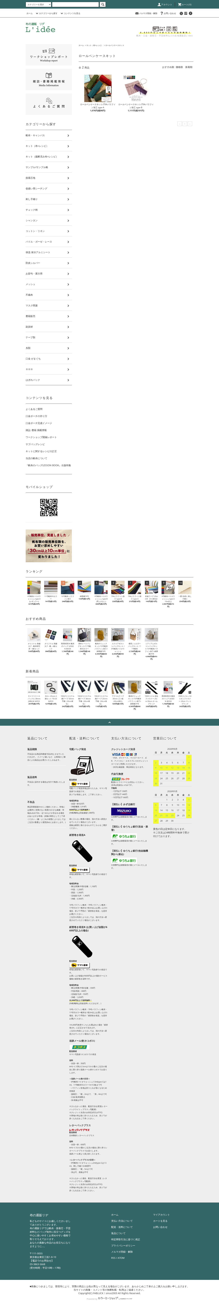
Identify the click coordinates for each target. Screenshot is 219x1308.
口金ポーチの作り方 (36, 416)
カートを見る (160, 1220)
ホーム (30, 13)
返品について (118, 1233)
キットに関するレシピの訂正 (41, 451)
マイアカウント (161, 1214)
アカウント (166, 4)
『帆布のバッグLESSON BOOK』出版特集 (48, 465)
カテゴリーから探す (48, 13)
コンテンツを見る (72, 13)
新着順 (188, 67)
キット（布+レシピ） (94, 45)
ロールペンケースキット (114, 45)
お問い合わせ (170, 13)
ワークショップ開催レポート (41, 437)
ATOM (121, 1257)
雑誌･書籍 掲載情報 (36, 430)
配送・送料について (122, 1227)
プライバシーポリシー (123, 1245)
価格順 (179, 67)
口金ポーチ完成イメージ (39, 423)
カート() (187, 4)
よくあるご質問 (34, 409)
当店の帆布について (36, 458)
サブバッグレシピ (35, 444)
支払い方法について (122, 1220)
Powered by (92, 1299)
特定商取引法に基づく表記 (125, 1239)
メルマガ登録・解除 (148, 13)
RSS (113, 1257)
